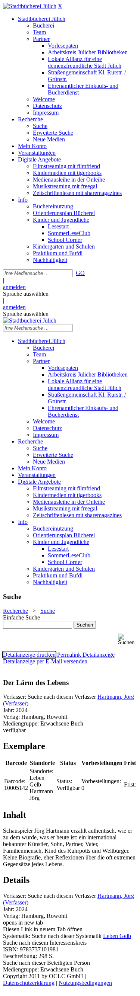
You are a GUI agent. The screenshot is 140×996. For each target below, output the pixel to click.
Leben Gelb (117, 936)
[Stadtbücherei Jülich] (29, 6)
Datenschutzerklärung (29, 983)
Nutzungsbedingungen (85, 983)
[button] (127, 639)
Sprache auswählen (26, 294)
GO (80, 273)
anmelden (14, 287)
